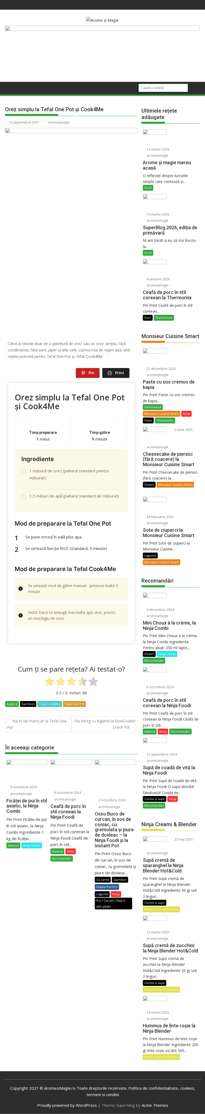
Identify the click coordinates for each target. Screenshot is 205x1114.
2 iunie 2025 (183, 429)
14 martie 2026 (157, 149)
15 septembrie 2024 (161, 754)
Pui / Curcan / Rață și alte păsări (110, 903)
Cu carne (102, 880)
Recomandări (61, 858)
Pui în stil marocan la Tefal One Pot (36, 724)
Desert (149, 485)
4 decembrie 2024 (160, 609)
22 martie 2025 (157, 932)
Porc (147, 318)
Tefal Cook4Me (49, 704)
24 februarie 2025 (160, 517)
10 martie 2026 (157, 214)
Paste (148, 420)
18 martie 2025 (157, 1012)
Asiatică (12, 704)
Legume (102, 894)
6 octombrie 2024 (67, 792)
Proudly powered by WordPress (67, 1105)
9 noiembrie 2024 (23, 787)
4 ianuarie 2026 (158, 279)
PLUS (148, 188)
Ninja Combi (31, 845)
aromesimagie (59, 122)
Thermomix (163, 318)
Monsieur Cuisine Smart (161, 414)
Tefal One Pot (74, 704)
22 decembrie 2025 (161, 368)
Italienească (152, 407)
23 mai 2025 (183, 839)
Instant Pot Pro (106, 887)
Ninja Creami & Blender (161, 909)
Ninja (70, 851)
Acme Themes (155, 1105)
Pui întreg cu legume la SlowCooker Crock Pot (105, 723)
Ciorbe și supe (154, 799)
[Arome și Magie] (102, 29)
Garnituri (28, 704)
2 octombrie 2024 (111, 800)
